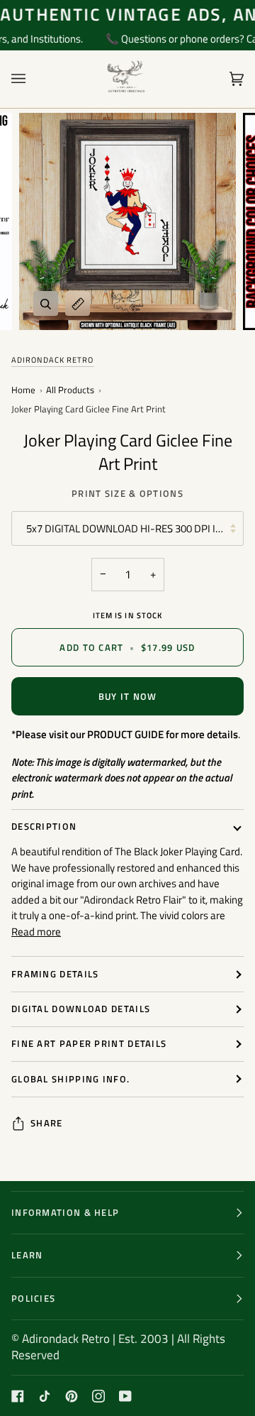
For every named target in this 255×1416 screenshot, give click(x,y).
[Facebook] (17, 1396)
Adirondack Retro (52, 360)
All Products (70, 390)
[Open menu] (32, 79)
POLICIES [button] (33, 1298)
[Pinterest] (71, 1396)
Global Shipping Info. (70, 1079)
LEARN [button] (27, 1255)
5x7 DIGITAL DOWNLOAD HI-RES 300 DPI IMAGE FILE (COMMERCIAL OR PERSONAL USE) (135, 528)
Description (43, 826)
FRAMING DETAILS (55, 974)
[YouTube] (125, 1396)
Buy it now (127, 696)
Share (46, 1123)
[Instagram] (98, 1396)
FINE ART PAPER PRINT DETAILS (88, 1043)
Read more (36, 932)
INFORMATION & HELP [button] (65, 1212)
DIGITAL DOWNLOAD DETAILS (80, 1008)
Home (23, 390)
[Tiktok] (44, 1396)
